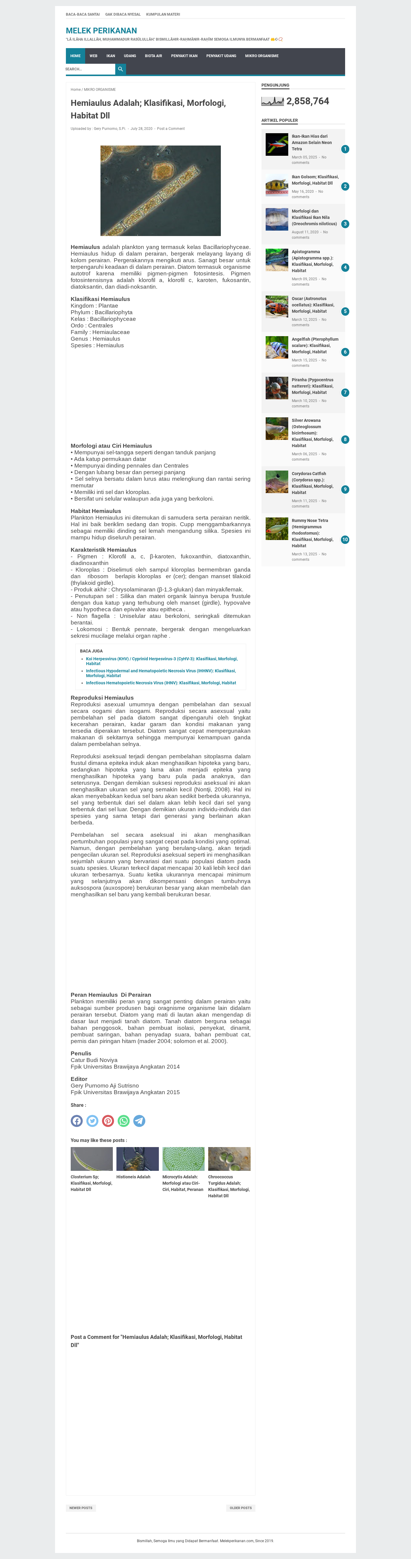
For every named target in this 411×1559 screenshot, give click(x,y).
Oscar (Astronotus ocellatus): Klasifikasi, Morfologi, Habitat (313, 305)
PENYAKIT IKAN (184, 56)
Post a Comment (171, 129)
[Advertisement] (160, 396)
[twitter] (92, 1121)
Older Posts (241, 1508)
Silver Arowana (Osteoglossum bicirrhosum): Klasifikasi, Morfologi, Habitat (312, 433)
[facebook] (77, 1121)
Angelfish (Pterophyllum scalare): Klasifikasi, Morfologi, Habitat (315, 345)
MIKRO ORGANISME (262, 56)
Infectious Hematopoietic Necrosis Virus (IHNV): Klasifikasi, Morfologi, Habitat (161, 682)
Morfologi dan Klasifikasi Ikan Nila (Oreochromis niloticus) (314, 217)
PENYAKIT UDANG (221, 56)
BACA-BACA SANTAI (83, 14)
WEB (93, 56)
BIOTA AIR (153, 56)
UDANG (130, 56)
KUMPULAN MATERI (163, 14)
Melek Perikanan (101, 30)
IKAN (111, 56)
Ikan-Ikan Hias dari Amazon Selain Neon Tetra (312, 142)
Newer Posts (81, 1508)
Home (75, 56)
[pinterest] (108, 1121)
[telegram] (139, 1121)
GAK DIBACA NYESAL (123, 14)
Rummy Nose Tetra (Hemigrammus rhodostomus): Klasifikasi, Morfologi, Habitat (312, 533)
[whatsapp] (124, 1121)
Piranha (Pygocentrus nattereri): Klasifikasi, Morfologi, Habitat (312, 386)
